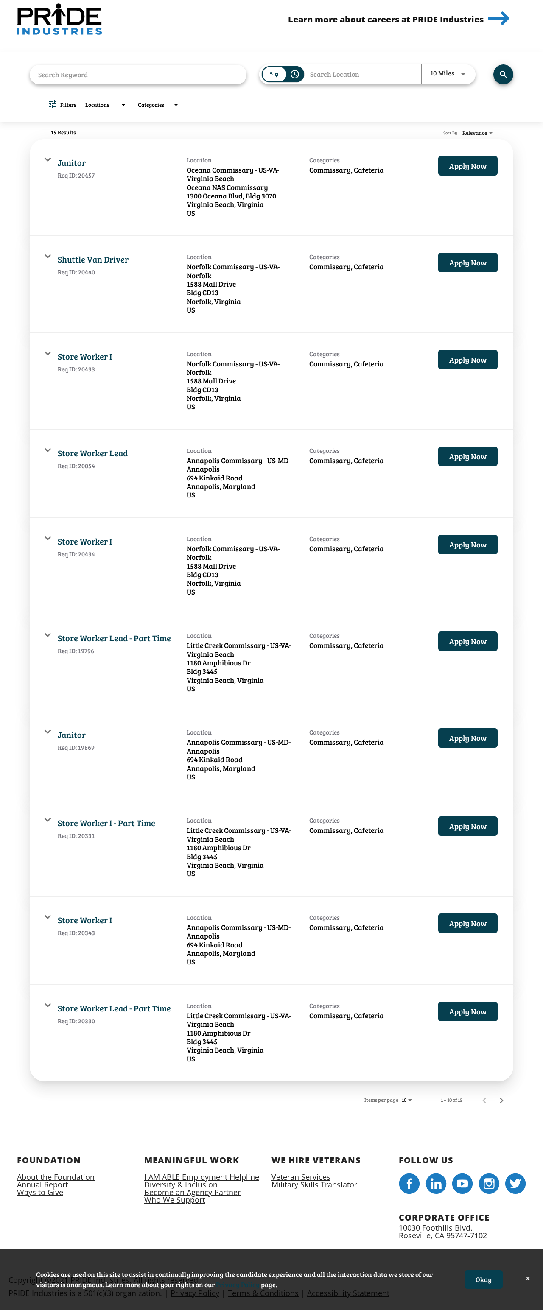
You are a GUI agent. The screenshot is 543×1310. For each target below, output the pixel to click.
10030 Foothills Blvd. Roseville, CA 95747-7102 (443, 1231)
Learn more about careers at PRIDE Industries (386, 19)
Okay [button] (484, 1279)
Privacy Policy (238, 1284)
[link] (271, 187)
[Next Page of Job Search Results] (501, 1099)
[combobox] (138, 74)
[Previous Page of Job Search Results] (484, 1099)
